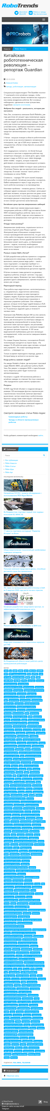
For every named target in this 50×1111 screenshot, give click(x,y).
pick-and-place (18, 677)
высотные (27, 730)
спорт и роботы (24, 1002)
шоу (25, 1048)
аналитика (22, 694)
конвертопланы (32, 805)
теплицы (7, 1015)
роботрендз (35, 952)
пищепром (28, 884)
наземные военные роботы (25, 841)
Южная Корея (34, 1054)
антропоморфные (34, 697)
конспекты (18, 808)
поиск (33, 890)
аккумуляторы (10, 694)
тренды (9, 86)
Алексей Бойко (12, 83)
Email (19, 1062)
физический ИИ (10, 1034)
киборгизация (16, 795)
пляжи (37, 884)
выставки (36, 730)
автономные (29, 687)
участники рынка (26, 1031)
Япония (14, 1057)
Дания (27, 749)
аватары (31, 680)
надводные (33, 838)
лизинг (39, 818)
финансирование (26, 1034)
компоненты (19, 805)
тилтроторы (9, 1021)
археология (13, 700)
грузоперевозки (10, 746)
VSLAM (17, 680)
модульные (34, 831)
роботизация (18, 86)
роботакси (37, 949)
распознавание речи (12, 939)
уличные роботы (11, 1031)
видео (24, 720)
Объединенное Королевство (15, 867)
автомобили (23, 684)
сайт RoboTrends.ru (29, 972)
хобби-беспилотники (12, 1041)
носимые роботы (36, 851)
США (6, 1011)
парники (7, 880)
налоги (41, 841)
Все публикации (11, 460)
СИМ (23, 982)
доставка (8, 759)
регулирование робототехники (16, 946)
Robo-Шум (9, 469)
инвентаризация (36, 775)
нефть (16, 848)
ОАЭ (6, 854)
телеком (20, 1011)
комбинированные (11, 802)
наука (6, 844)
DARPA (40, 671)
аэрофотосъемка (32, 703)
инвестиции (9, 779)
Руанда (39, 969)
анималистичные (11, 697)
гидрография (23, 736)
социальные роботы (12, 998)
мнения (7, 831)
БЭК (30, 716)
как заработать (10, 792)
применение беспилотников (15, 910)
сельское (15, 979)
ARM (21, 671)
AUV (26, 671)
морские (29, 834)
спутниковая (37, 1002)
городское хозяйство (31, 739)
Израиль (7, 775)
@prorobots (23, 12)
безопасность (9, 707)
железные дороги (31, 766)
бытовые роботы (20, 716)
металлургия (39, 828)
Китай (31, 795)
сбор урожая (9, 975)
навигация (23, 838)
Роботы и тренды (39, 12)
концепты (40, 808)
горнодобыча (9, 739)
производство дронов (12, 920)
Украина (40, 1028)
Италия (29, 789)
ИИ (14, 775)
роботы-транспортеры (35, 966)
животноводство (10, 769)
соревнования (22, 989)
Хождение (38, 1041)
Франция (23, 1038)
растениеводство (29, 939)
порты (29, 897)
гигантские (40, 733)
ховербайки (27, 1041)
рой (20, 969)
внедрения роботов (36, 720)
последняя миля (11, 900)
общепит (25, 861)
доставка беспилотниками (23, 759)
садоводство (14, 972)
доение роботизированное (30, 753)
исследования (10, 789)
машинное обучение (22, 825)
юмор (6, 1057)
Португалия (20, 897)
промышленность (25, 923)
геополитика (9, 733)
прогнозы (27, 913)
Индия (18, 779)
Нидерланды (26, 848)
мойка (6, 834)
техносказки (37, 1018)
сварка (33, 975)
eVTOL (34, 674)
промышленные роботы (14, 926)
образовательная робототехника (17, 857)
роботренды (9, 956)
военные (7, 726)
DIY (5, 674)
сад (5, 972)
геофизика (20, 733)
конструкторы (29, 808)
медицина (36, 825)
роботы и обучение (26, 959)
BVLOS (32, 671)
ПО (43, 884)
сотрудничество (10, 992)
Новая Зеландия (11, 851)
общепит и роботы (11, 864)
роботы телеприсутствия (14, 966)
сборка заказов (22, 975)
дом (22, 756)
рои (15, 969)
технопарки (26, 1018)
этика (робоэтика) (20, 1054)
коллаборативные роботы (14, 798)
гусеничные (9, 749)
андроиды (32, 694)
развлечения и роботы (13, 936)
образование (36, 854)
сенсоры (41, 979)
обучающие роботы (12, 861)
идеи (26, 772)
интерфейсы (19, 782)
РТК (32, 969)
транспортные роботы (13, 1025)
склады (17, 985)
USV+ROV (8, 680)
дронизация (26, 762)
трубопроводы (37, 1025)
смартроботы (9, 989)
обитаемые (14, 854)
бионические (18, 713)
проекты (36, 913)
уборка (32, 1028)
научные (14, 844)
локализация (26, 821)
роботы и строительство (34, 962)
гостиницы (21, 743)
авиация (40, 680)
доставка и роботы (11, 762)
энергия (7, 1054)
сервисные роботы (11, 982)
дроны (7, 766)
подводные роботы (22, 887)
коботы (39, 795)
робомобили (27, 949)
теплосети (17, 1015)
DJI (29, 674)
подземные (36, 887)
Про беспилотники (40, 14)
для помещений (10, 753)
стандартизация (10, 1005)
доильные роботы (11, 756)
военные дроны (19, 726)
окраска (32, 867)
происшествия (10, 923)
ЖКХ (29, 769)
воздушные (8, 730)
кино (26, 795)
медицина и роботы (12, 828)
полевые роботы (11, 893)
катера (28, 792)
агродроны (18, 690)
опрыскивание (10, 874)
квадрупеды (38, 792)
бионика (7, 713)
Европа (14, 766)
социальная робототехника (15, 995)
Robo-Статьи (10, 466)
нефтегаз (8, 848)
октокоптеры (9, 871)
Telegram (26, 1062)
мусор (37, 834)
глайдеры (34, 736)
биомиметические (34, 710)
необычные (39, 844)
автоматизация (30, 86)
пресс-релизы (35, 903)
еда (20, 766)
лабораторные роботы (30, 815)
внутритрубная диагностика (15, 723)
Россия (26, 969)
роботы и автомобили (32, 956)
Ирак (38, 782)
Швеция (19, 1048)
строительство (10, 1008)
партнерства (18, 880)
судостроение (36, 1008)
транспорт (35, 1021)
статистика (23, 1005)
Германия (30, 733)
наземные (8, 841)
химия (31, 1038)
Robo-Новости (20, 49)
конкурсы (8, 808)
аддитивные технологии (33, 690)
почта (6, 903)
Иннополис (27, 779)
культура (36, 812)
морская (20, 834)
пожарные (8, 890)
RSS (14, 1062)
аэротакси (19, 703)
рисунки (7, 949)
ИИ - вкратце (22, 775)
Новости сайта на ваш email (13, 1106)
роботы (19, 956)
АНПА (22, 697)
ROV (27, 677)
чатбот (22, 1044)
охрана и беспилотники (13, 877)
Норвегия (23, 851)
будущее (8, 716)
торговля (25, 1021)
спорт (36, 998)
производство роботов (32, 920)
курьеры (16, 815)
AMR (15, 671)
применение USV (22, 907)
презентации (23, 903)
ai (10, 671)
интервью (8, 782)
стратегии (33, 1005)
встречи (18, 730)
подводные (8, 887)
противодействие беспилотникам (17, 930)
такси (12, 1011)
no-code (7, 677)
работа (7, 933)
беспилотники (10, 710)
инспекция (37, 779)
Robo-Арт (9, 472)
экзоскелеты (34, 1048)
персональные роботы (13, 884)
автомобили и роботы (13, 687)
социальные (33, 995)
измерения (34, 772)
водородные (33, 723)
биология (21, 710)
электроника (28, 1051)
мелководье (27, 828)
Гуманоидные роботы (18, 416)
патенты (28, 880)
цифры (7, 1044)
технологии (15, 1018)
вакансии (37, 716)
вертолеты (16, 720)
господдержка (10, 743)
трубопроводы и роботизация (16, 1028)
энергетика (39, 1051)
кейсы (6, 795)
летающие (30, 818)
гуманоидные (37, 746)
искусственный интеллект (21, 785)
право (13, 903)
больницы (34, 713)
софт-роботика (25, 992)
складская (8, 985)
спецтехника (27, 998)
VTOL (24, 680)
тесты (6, 1018)
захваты (36, 769)
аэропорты (8, 703)
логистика (15, 821)
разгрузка (28, 936)
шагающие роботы (34, 1044)
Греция (42, 743)
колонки (30, 798)
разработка (38, 936)
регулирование (10, 943)
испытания (37, 785)
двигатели (36, 749)
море (13, 834)
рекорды (34, 946)
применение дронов (37, 910)
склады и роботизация (31, 985)
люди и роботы (39, 821)
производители (10, 916)
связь (40, 975)
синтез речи (32, 982)
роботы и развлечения (13, 962)
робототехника (22, 952)
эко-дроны (8, 1051)
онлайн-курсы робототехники (28, 871)
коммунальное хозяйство (31, 802)
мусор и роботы (10, 838)
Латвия (7, 818)
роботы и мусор (10, 959)
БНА (27, 713)
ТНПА (18, 1021)
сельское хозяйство (29, 979)
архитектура (25, 700)
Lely (40, 674)
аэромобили (37, 700)
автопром (39, 687)
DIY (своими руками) (17, 674)
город (19, 739)
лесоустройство (18, 818)
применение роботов (12, 913)
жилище (22, 769)
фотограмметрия (11, 1038)
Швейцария (9, 1048)
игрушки (19, 772)
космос (28, 812)
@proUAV (22, 14)
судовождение (23, 1008)
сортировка (34, 989)
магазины (8, 825)
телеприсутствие (31, 1011)
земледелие (9, 772)
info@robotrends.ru (11, 1104)
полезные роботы (27, 893)
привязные (8, 907)
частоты (15, 1044)
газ (43, 730)
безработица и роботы (26, 707)
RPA (33, 677)
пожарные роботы (22, 890)
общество (25, 864)
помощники (9, 897)
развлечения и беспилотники (23, 933)
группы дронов (24, 746)
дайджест (19, 749)
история (21, 789)
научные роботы (26, 844)
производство (23, 916)
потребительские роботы (30, 900)
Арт (5, 700)
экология (18, 1051)
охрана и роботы (32, 877)
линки (6, 821)
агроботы (8, 690)
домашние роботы (33, 756)
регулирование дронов (27, 943)
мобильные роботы (20, 831)
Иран (6, 785)
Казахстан (38, 789)
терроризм (36, 1015)
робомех (16, 949)
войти (40, 435)
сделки (7, 979)
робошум (8, 969)
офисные (21, 874)
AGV (6, 671)
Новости (7, 49)
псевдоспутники (39, 930)
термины (26, 1015)
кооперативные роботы (13, 812)
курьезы (7, 815)
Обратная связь (12, 1075)
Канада (21, 792)
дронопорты (37, 762)
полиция (39, 893)
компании (8, 805)
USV (38, 677)
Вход (46, 1101)
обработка (25, 854)
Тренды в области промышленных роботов (24, 420)
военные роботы (34, 726)
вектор (7, 720)
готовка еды (32, 743)
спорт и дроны (10, 1002)
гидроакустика (10, 736)
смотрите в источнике (21, 104)
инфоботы (30, 782)
